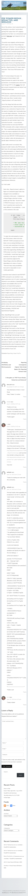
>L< (8, 697)
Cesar (8, 402)
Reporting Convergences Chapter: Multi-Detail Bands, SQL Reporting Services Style (20, 367)
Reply (24, 397)
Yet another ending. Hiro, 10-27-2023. (12, 795)
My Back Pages (7, 797)
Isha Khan (6, 865)
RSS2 (8, 805)
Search (20, 775)
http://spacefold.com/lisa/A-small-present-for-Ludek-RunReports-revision (16, 459)
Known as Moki (7, 788)
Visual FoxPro (17, 353)
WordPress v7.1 (5, 892)
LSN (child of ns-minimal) (17, 892)
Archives (6, 813)
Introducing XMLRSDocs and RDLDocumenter (6, 365)
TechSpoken (11, 3)
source (18, 85)
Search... (6, 772)
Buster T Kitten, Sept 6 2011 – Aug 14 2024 (13, 790)
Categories (7, 828)
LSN (12, 23)
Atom (14, 805)
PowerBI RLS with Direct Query (10, 793)
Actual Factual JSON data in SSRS (14, 862)
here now (9, 36)
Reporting (10, 353)
